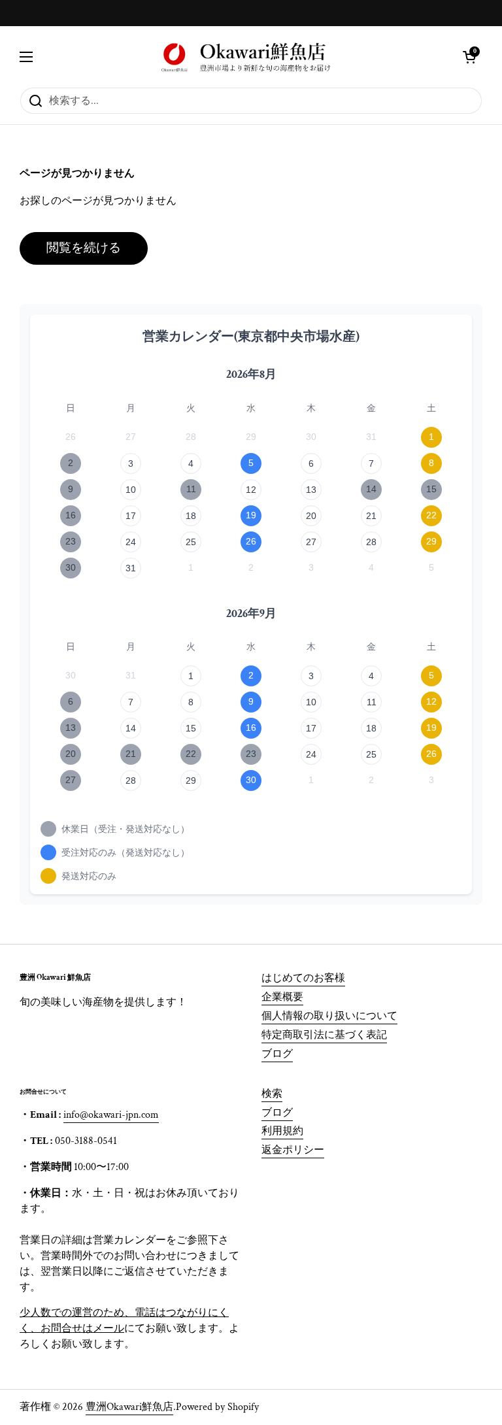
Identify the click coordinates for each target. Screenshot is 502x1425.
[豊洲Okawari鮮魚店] (247, 56)
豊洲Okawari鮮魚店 (129, 1407)
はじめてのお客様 (303, 978)
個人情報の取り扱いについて (329, 1016)
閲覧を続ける (83, 248)
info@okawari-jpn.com (111, 1115)
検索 (271, 1094)
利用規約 (282, 1131)
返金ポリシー (292, 1150)
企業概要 (282, 997)
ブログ (277, 1054)
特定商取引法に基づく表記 (324, 1035)
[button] (469, 57)
